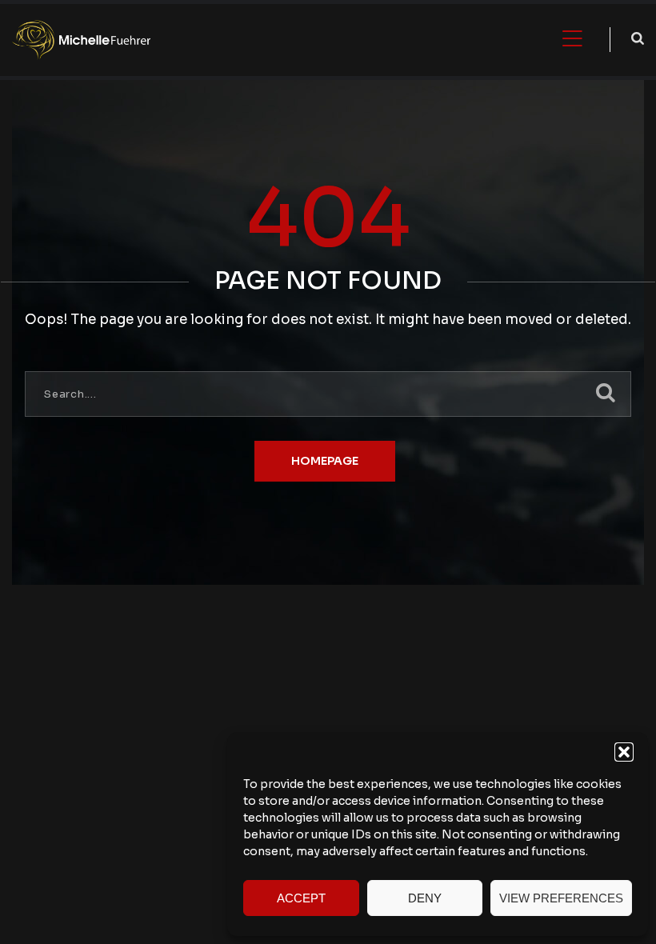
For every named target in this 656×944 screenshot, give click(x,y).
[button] (624, 752)
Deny (425, 898)
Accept (301, 898)
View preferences (561, 898)
